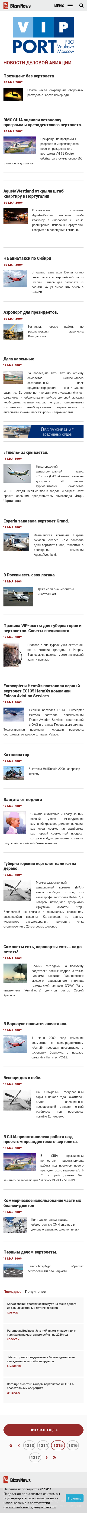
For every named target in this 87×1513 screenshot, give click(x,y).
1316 (72, 1445)
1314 (43, 1445)
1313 (29, 1445)
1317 (35, 1457)
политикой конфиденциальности (31, 1507)
